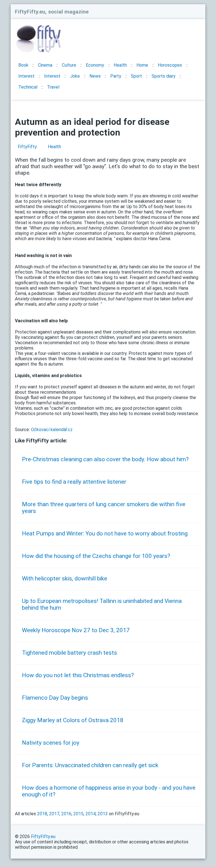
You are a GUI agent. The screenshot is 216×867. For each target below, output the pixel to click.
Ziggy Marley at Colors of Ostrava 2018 (72, 720)
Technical (27, 87)
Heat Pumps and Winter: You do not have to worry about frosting (105, 533)
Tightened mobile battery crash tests (69, 652)
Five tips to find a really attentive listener (74, 481)
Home (142, 65)
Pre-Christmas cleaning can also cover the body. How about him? (105, 459)
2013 (103, 813)
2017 (54, 813)
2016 (66, 813)
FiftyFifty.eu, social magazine (52, 11)
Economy (95, 65)
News (95, 76)
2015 (78, 813)
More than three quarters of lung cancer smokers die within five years (103, 507)
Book (23, 65)
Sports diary (164, 76)
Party (115, 76)
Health (120, 65)
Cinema (45, 65)
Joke (75, 76)
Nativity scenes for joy (50, 742)
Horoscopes (170, 65)
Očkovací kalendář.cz (52, 429)
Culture (69, 65)
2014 (91, 813)
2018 (42, 813)
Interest (26, 76)
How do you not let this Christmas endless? (78, 675)
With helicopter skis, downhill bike (64, 578)
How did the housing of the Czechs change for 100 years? (96, 556)
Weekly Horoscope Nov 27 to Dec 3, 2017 (76, 630)
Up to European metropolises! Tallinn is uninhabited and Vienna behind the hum (102, 604)
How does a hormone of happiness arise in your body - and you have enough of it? (108, 791)
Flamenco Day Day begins (55, 697)
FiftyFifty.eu (43, 836)
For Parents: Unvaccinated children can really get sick (90, 765)
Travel (53, 87)
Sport (136, 76)
